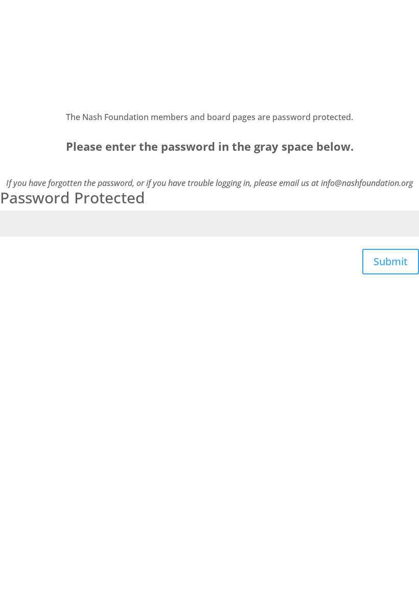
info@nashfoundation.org (367, 183)
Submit (391, 261)
